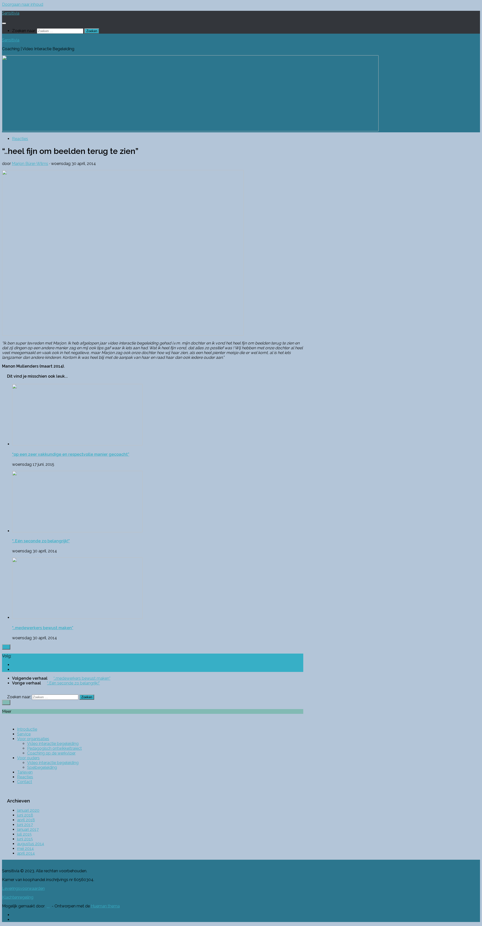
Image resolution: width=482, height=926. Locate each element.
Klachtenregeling (17, 897)
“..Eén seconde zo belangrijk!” (41, 541)
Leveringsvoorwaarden (23, 888)
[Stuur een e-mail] (14, 669)
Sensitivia (10, 13)
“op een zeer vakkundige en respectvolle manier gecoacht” (70, 454)
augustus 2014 (30, 843)
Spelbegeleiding (42, 767)
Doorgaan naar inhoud (22, 4)
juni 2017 (25, 824)
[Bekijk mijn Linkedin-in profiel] (14, 664)
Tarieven (25, 772)
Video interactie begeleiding (53, 743)
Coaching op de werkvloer (51, 753)
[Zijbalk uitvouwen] (6, 647)
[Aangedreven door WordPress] (48, 906)
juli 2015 (24, 834)
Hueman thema (105, 906)
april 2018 (26, 820)
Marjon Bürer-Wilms (30, 163)
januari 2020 (28, 810)
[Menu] (4, 23)
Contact (24, 781)
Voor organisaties (33, 738)
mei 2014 (25, 848)
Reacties (20, 138)
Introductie (27, 729)
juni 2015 (25, 839)
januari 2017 (28, 829)
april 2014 (26, 853)
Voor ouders (28, 758)
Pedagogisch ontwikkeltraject (54, 748)
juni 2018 (25, 815)
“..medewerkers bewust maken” (42, 627)
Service (24, 734)
